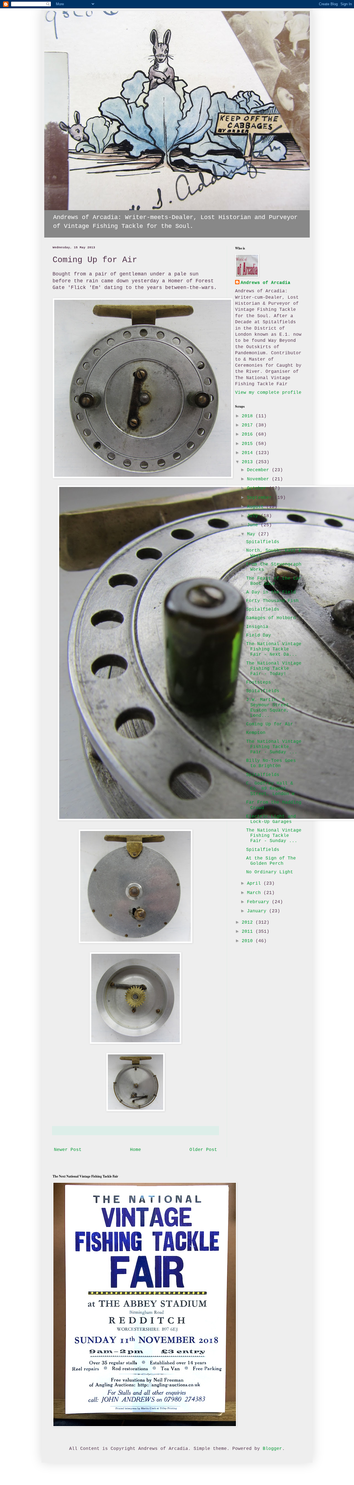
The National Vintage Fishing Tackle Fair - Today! (273, 668)
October (258, 488)
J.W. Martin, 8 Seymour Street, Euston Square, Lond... (269, 707)
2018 (249, 416)
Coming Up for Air (269, 724)
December (259, 470)
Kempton (256, 732)
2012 (249, 922)
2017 (249, 425)
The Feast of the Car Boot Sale (273, 581)
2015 (249, 443)
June (254, 525)
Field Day (258, 635)
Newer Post (68, 1149)
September (261, 497)
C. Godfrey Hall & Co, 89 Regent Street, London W (270, 788)
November (259, 479)
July (254, 516)
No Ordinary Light (269, 872)
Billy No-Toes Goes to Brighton (271, 763)
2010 (249, 941)
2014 (249, 452)
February (259, 902)
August (256, 506)
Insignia (257, 626)
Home (135, 1149)
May (252, 534)
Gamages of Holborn (271, 618)
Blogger (272, 1448)
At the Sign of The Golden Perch (271, 861)
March (255, 892)
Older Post (203, 1149)
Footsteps (258, 682)
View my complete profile (268, 392)
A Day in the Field (271, 592)
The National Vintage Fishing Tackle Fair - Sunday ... (273, 747)
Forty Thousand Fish (272, 600)
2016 (249, 434)
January (258, 911)
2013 (249, 462)
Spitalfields (262, 542)
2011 (249, 931)
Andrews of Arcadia (265, 282)
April (255, 883)
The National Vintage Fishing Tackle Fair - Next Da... (273, 649)
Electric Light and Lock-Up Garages (271, 819)
